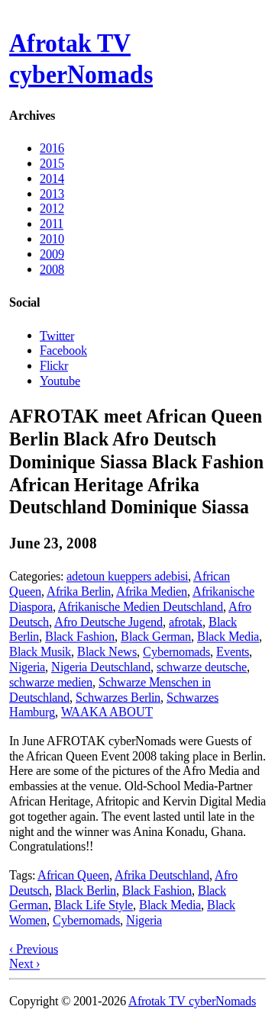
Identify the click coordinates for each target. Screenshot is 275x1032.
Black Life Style (93, 905)
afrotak (185, 621)
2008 (52, 269)
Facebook (63, 350)
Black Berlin (85, 890)
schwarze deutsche (202, 667)
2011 (51, 224)
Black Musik (40, 652)
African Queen (73, 875)
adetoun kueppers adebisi (127, 576)
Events (232, 652)
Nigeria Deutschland (100, 667)
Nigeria (27, 667)
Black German (156, 636)
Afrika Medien (151, 591)
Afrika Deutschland (162, 875)
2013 (52, 193)
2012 (52, 208)
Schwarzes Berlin (118, 697)
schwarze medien (50, 682)
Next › (24, 963)
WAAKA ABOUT (107, 712)
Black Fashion (80, 636)
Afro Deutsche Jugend (108, 621)
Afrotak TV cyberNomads (81, 58)
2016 (52, 148)
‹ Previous (33, 948)
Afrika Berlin (79, 591)
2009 (52, 254)
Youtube (60, 380)
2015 (52, 163)
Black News (107, 652)
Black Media (228, 636)
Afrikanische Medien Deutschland (140, 607)
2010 (52, 239)
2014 (52, 179)
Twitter (57, 335)
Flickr (54, 365)
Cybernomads (176, 652)
